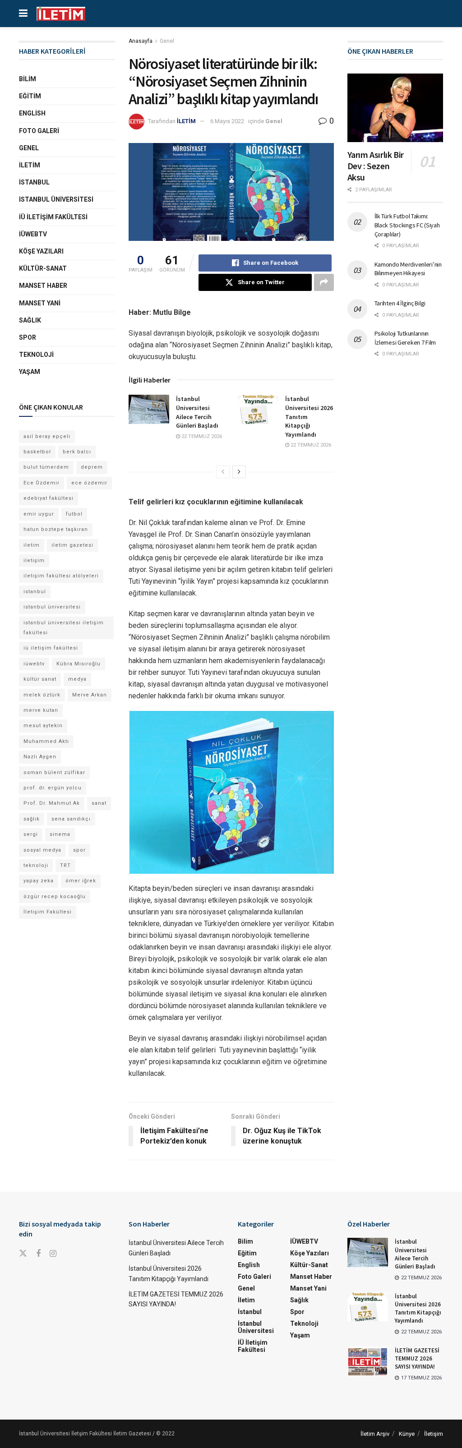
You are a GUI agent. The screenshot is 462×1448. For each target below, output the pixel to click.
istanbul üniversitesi (52, 607)
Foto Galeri (39, 130)
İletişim (433, 1433)
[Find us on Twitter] (23, 1253)
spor (79, 850)
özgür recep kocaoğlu (54, 896)
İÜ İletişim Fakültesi (53, 217)
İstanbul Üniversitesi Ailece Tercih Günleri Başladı (197, 412)
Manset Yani (39, 303)
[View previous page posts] (223, 472)
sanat (99, 803)
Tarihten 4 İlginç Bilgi (400, 303)
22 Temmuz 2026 (201, 436)
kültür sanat (39, 679)
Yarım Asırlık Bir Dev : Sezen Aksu (375, 166)
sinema (60, 834)
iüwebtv (34, 664)
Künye (407, 1433)
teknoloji (35, 865)
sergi (30, 834)
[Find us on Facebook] (38, 1254)
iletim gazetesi (72, 545)
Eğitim (30, 96)
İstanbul (34, 182)
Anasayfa (140, 41)
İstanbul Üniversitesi (56, 199)
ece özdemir (89, 483)
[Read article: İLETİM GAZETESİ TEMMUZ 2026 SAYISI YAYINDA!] (367, 1361)
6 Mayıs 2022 (227, 121)
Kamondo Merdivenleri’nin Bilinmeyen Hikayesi (408, 268)
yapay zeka (38, 881)
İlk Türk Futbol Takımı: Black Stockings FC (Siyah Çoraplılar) (407, 225)
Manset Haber (43, 285)
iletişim (34, 560)
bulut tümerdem (46, 467)
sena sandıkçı (71, 819)
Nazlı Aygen (39, 757)
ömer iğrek (80, 881)
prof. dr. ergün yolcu (52, 788)
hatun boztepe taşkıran (55, 529)
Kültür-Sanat (43, 268)
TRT (65, 865)
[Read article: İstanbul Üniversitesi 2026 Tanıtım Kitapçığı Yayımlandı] (258, 409)
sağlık (31, 819)
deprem (92, 467)
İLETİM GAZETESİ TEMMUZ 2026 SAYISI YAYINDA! (417, 1358)
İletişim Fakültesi (47, 912)
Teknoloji (36, 354)
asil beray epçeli (46, 436)
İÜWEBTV (33, 234)
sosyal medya (42, 850)
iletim (31, 545)
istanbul (34, 592)
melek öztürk (41, 695)
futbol (74, 514)
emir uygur (38, 514)
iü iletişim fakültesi (50, 648)
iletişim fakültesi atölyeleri (61, 576)
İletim (29, 165)
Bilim (27, 79)
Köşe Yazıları (41, 251)
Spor (27, 337)
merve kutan (40, 710)
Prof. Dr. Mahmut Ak (51, 803)
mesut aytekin (43, 726)
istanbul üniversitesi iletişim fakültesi (63, 628)
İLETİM (186, 121)
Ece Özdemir (41, 483)
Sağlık (30, 320)
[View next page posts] (239, 472)
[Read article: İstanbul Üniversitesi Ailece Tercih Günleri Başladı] (149, 409)
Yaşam (29, 371)
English (32, 113)
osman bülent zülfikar (54, 772)
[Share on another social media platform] (324, 282)
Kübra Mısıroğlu (78, 664)
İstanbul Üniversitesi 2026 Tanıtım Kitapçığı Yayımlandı (418, 1308)
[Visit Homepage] (61, 14)
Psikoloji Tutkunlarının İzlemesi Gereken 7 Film (405, 337)
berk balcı (77, 452)
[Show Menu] (23, 13)
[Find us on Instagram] (53, 1254)
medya (77, 679)
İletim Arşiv (374, 1433)
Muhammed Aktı (46, 741)
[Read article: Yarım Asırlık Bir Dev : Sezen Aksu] (395, 108)
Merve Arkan (89, 695)
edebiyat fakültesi (48, 498)
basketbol (37, 452)
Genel (167, 41)
